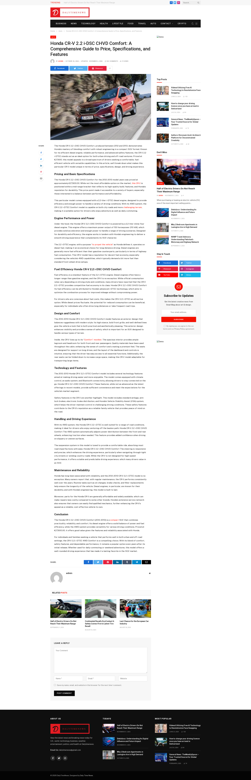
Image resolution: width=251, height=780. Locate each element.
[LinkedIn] (41, 165)
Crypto (182, 24)
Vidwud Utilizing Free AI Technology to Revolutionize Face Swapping (186, 90)
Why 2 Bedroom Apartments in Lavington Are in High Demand (184, 225)
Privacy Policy (179, 329)
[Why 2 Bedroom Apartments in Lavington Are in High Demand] (163, 227)
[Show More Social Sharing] (109, 68)
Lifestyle (117, 24)
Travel (142, 24)
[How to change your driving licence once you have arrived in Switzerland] (163, 106)
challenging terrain (132, 207)
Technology (88, 24)
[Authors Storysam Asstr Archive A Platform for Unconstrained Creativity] (163, 138)
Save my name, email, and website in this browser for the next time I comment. (89, 685)
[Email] (41, 178)
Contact (166, 24)
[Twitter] (41, 159)
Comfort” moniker (93, 339)
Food (130, 24)
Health (104, 24)
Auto (153, 24)
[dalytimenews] (70, 12)
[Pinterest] (41, 171)
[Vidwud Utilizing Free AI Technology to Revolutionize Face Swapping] (163, 90)
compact (114, 520)
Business (61, 24)
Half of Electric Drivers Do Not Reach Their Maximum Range (63, 622)
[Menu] (196, 24)
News (74, 24)
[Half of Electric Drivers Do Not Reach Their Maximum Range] (66, 608)
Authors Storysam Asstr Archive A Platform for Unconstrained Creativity (186, 137)
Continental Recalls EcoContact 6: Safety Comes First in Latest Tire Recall (99, 623)
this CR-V (136, 183)
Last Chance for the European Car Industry (134, 622)
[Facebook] (41, 152)
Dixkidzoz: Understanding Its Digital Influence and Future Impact (91, 3)
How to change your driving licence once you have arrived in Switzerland (185, 106)
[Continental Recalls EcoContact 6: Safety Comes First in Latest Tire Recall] (100, 608)
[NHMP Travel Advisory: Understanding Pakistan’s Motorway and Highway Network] (163, 239)
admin (60, 61)
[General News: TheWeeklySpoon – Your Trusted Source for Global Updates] (163, 122)
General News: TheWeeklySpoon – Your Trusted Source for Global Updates (186, 122)
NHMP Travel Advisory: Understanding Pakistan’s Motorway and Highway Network (185, 239)
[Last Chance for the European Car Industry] (135, 608)
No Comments (112, 61)
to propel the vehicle (102, 244)
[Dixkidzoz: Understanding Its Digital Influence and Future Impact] (163, 212)
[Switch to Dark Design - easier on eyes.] (192, 23)
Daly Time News (86, 775)
